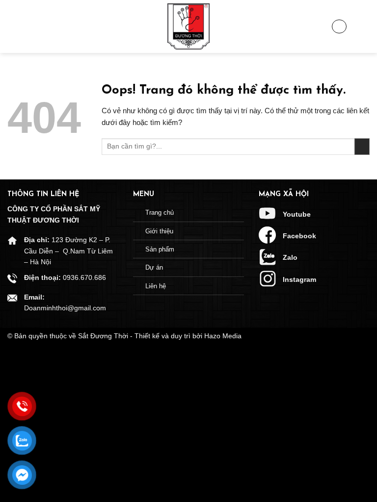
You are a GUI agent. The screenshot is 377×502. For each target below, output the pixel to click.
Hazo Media (223, 336)
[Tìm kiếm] (362, 26)
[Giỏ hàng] (339, 26)
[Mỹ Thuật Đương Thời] (188, 26)
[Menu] (14, 26)
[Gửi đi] (362, 146)
